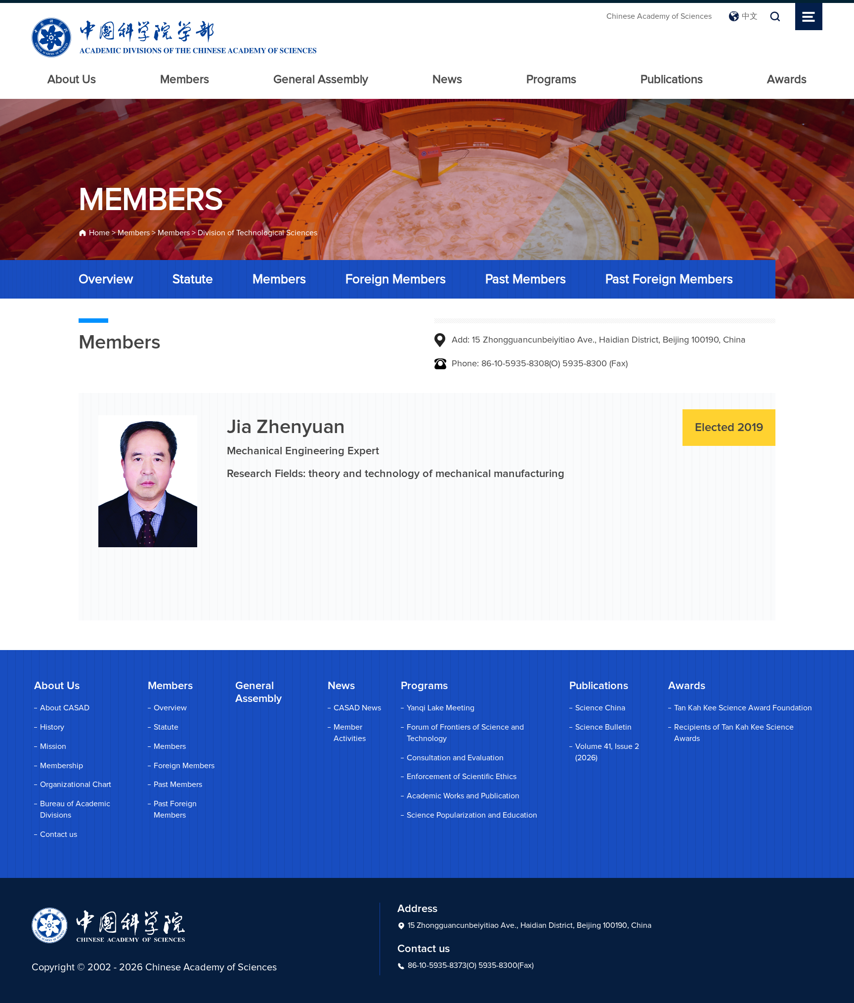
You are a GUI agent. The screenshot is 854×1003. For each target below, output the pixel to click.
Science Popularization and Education (472, 815)
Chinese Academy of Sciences (659, 16)
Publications (671, 80)
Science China (600, 708)
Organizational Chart (75, 784)
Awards (787, 80)
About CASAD (64, 708)
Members (184, 80)
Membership (61, 766)
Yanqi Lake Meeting (440, 708)
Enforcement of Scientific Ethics (461, 777)
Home (99, 233)
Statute (192, 279)
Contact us (58, 834)
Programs (551, 80)
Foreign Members (395, 279)
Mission (53, 746)
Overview (106, 279)
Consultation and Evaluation (455, 758)
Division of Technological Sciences (257, 233)
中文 (750, 16)
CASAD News (357, 708)
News (447, 80)
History (52, 727)
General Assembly (320, 80)
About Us (71, 80)
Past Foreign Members (669, 279)
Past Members (525, 279)
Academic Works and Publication (463, 796)
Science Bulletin (603, 727)
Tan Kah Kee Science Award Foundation (743, 708)
